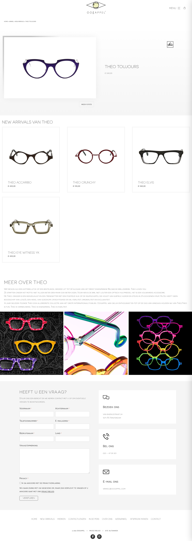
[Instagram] (99, 536)
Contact (156, 519)
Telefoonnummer (28, 421)
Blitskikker (113, 530)
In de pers (94, 519)
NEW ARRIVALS (47, 519)
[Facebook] (93, 536)
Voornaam (25, 408)
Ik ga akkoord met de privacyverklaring (41, 483)
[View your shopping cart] (184, 8)
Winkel (11, 21)
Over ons (107, 519)
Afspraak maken (139, 519)
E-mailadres (62, 421)
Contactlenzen (77, 519)
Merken (61, 519)
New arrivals (19, 21)
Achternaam (62, 408)
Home (6, 21)
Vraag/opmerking (28, 445)
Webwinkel (121, 519)
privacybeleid (47, 491)
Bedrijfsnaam (26, 433)
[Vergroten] (60, 315)
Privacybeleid (94, 530)
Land (58, 433)
